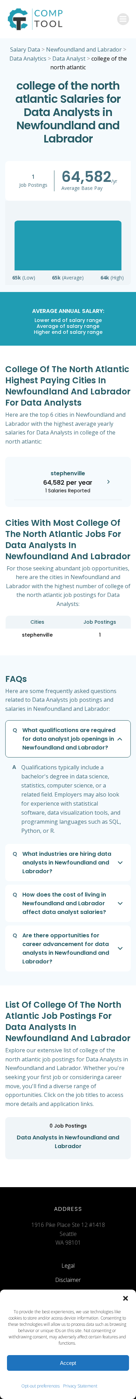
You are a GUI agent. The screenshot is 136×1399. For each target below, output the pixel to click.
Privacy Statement (80, 1386)
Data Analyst (68, 58)
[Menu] (123, 19)
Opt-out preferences (40, 1386)
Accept (68, 1363)
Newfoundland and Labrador (84, 49)
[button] (125, 1298)
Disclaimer (68, 1280)
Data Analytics (27, 58)
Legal (68, 1265)
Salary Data (25, 49)
